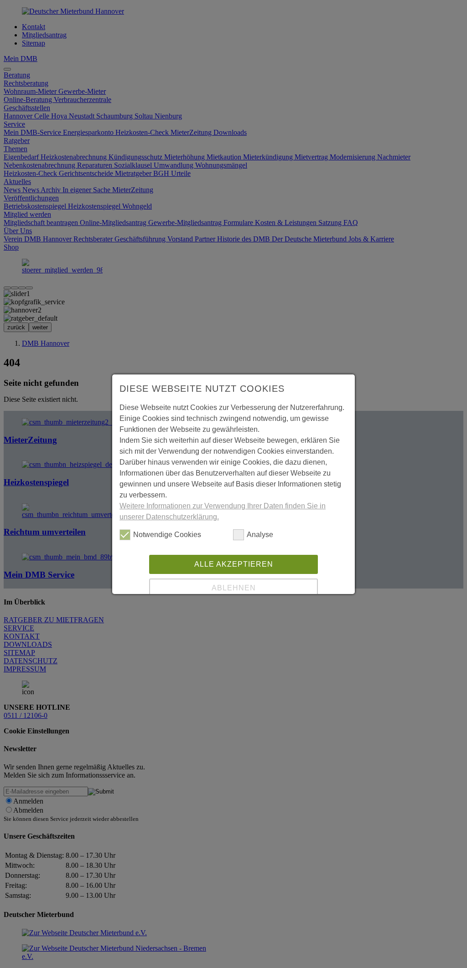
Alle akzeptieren (233, 564)
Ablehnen (234, 588)
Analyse (260, 534)
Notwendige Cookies (167, 534)
